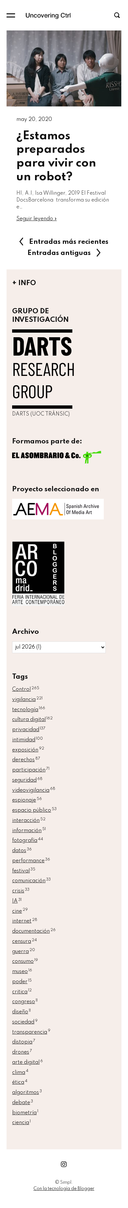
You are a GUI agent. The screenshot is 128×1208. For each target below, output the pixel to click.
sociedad (25, 1022)
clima (20, 1072)
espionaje (27, 800)
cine (20, 911)
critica (22, 992)
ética (19, 1082)
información (29, 830)
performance (31, 861)
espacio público (34, 810)
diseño (21, 1012)
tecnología (28, 709)
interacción (29, 820)
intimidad (27, 740)
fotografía (27, 840)
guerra (23, 951)
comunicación (31, 881)
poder (22, 981)
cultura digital (32, 719)
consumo (25, 961)
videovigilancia (33, 790)
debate (22, 1102)
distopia (23, 1042)
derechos (26, 760)
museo (22, 971)
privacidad (29, 729)
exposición (28, 750)
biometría (25, 1113)
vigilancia (27, 699)
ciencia (21, 1122)
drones (22, 1052)
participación (30, 770)
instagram (63, 1164)
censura (24, 941)
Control (25, 689)
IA (17, 901)
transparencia (31, 1032)
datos (22, 850)
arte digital (27, 1062)
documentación (34, 931)
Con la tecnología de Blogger (63, 1188)
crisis (20, 891)
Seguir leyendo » (36, 219)
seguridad (27, 780)
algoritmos (27, 1092)
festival (23, 871)
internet (24, 921)
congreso (25, 1001)
